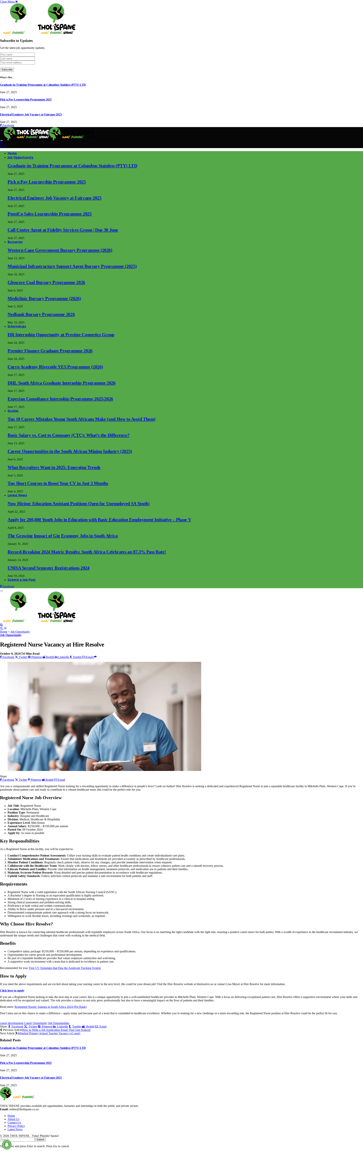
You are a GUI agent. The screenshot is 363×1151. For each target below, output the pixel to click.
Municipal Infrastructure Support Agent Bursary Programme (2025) (72, 266)
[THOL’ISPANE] (49, 139)
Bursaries (15, 242)
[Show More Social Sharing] (95, 657)
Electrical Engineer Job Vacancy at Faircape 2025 (31, 114)
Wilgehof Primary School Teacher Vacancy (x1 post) (48, 1033)
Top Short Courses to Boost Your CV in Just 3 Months (58, 483)
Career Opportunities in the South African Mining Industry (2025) (70, 451)
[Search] (1, 142)
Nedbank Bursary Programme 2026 (41, 314)
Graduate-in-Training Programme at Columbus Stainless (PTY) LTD (43, 84)
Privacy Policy (16, 1126)
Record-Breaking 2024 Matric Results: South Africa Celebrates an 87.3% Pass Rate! (87, 551)
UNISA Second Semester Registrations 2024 (48, 567)
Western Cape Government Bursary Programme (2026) (60, 250)
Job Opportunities (58, 1023)
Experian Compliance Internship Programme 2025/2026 (60, 398)
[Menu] (1, 140)
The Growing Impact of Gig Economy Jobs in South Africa (63, 535)
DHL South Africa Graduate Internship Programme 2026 (62, 382)
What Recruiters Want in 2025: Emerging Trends (54, 467)
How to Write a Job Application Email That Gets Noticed (56, 1030)
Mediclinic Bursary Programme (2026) (44, 298)
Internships (17, 326)
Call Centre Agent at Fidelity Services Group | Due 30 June (63, 229)
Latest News (17, 495)
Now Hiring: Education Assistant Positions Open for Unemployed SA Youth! (79, 503)
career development (11, 1023)
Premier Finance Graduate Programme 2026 (50, 350)
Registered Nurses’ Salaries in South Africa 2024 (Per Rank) (51, 1006)
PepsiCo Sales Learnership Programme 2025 (50, 213)
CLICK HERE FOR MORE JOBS (25, 1019)
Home (12, 153)
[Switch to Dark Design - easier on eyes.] (2, 146)
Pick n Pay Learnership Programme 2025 (26, 99)
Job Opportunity (20, 157)
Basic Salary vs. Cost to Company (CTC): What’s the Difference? (69, 435)
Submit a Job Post (22, 580)
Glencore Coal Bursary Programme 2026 (46, 282)
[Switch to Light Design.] (5, 146)
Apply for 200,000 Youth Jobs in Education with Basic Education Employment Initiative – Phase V (99, 519)
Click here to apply (12, 990)
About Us (13, 1119)
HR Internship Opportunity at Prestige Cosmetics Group (61, 334)
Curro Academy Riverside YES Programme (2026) (55, 366)
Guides (13, 411)
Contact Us (14, 1122)
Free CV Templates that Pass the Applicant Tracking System (65, 968)
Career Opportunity (35, 1023)
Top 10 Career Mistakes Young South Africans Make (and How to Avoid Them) (81, 419)
